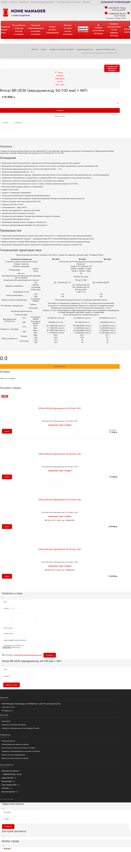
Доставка (86, 2)
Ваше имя (7, 812)
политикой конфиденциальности (28, 655)
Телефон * (7, 676)
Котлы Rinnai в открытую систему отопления (18, 29)
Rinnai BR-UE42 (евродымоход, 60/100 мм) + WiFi (60, 562)
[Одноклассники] (17, 128)
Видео (6, 640)
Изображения (8, 645)
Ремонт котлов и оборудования (52, 30)
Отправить (50, 655)
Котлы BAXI (83, 32)
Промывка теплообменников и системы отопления (35, 29)
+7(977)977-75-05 (116, 8)
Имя (5, 601)
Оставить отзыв (60, 366)
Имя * (6, 669)
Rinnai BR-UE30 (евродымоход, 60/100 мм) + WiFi (60, 512)
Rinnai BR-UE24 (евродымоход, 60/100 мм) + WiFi (60, 421)
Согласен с (23, 655)
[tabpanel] (60, 194)
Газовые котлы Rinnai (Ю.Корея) (98, 31)
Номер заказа (8, 633)
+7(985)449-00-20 (116, 14)
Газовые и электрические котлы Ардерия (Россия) (114, 30)
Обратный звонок (8, 741)
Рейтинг (6, 608)
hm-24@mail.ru (7, 711)
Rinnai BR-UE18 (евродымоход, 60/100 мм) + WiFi (60, 467)
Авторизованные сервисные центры (15, 744)
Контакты (13, 2)
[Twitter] (7, 128)
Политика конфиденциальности (43, 2)
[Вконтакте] (12, 128)
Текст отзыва (8, 628)
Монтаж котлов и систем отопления (67, 29)
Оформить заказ (11, 685)
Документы (24, 2)
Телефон (6, 819)
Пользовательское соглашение (68, 2)
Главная (4, 2)
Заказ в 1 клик (60, 116)
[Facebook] (2, 128)
